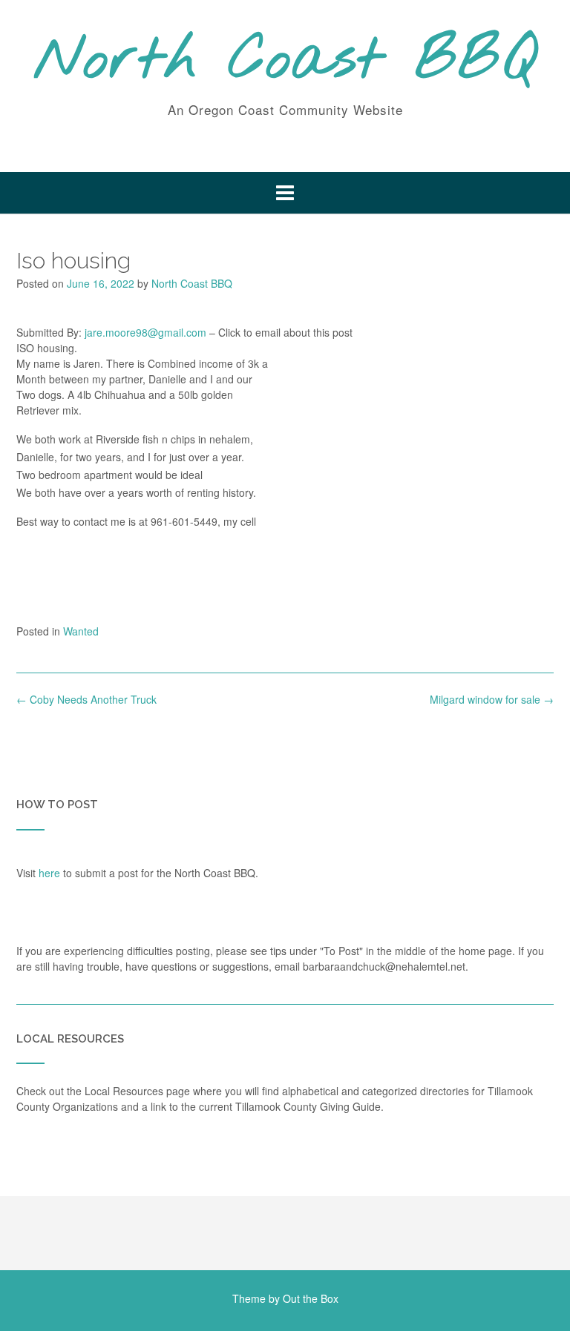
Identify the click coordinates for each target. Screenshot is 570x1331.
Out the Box (310, 1298)
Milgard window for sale (492, 699)
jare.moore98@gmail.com (145, 332)
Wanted (81, 631)
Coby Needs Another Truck (86, 699)
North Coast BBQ (285, 61)
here (49, 872)
